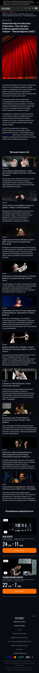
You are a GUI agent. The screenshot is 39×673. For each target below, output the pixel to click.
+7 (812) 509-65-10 (19, 653)
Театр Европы (5, 8)
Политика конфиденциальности (19, 641)
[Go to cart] (33, 8)
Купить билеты (19, 550)
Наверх (34, 616)
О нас (19, 630)
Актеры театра (19, 626)
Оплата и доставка (19, 633)
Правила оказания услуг (19, 637)
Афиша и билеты (19, 622)
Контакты (19, 649)
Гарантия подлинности (19, 645)
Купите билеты (7, 135)
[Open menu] (36, 8)
